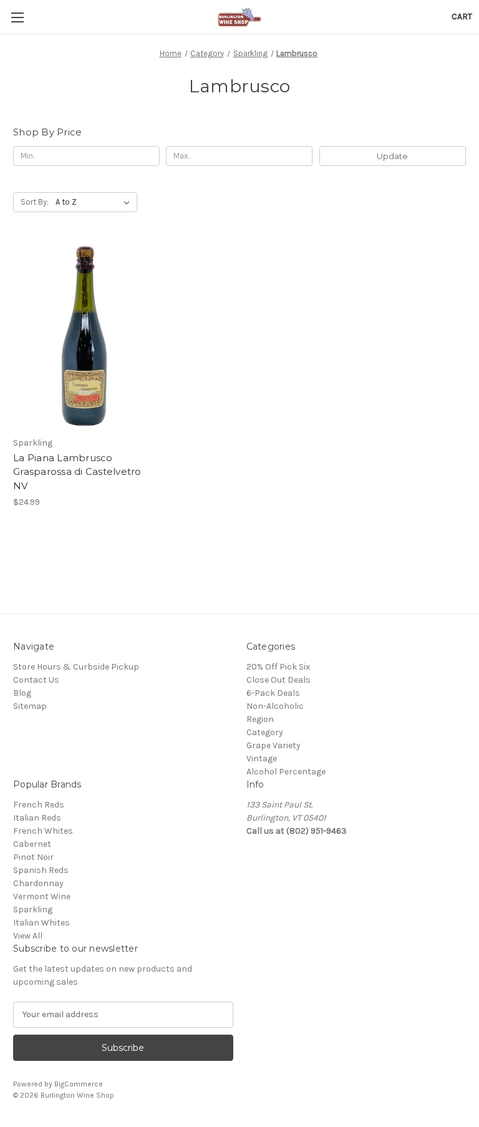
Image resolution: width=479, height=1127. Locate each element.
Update (392, 156)
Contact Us (36, 680)
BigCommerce (78, 1084)
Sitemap (30, 706)
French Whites (43, 831)
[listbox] (95, 202)
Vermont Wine (41, 896)
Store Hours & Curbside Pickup (76, 666)
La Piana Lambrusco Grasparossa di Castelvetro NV (77, 472)
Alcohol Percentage (286, 771)
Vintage (261, 758)
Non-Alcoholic (275, 706)
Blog (22, 693)
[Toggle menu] (17, 17)
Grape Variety (273, 745)
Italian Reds (37, 817)
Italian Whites (41, 922)
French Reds (38, 804)
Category (264, 732)
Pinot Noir (33, 857)
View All (27, 935)
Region (260, 719)
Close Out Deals (278, 680)
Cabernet (32, 844)
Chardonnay (38, 883)
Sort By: (35, 202)
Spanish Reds (41, 870)
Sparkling (32, 909)
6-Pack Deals (273, 693)
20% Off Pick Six (278, 666)
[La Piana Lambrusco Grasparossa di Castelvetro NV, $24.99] (84, 336)
